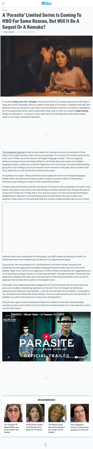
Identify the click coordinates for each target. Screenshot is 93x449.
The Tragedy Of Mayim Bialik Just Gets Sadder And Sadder (11, 428)
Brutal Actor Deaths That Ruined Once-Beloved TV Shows (34, 427)
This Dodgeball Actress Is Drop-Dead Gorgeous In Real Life (79, 427)
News (4, 10)
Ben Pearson (9, 32)
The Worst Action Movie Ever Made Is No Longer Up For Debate (56, 428)
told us (23, 267)
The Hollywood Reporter (13, 152)
